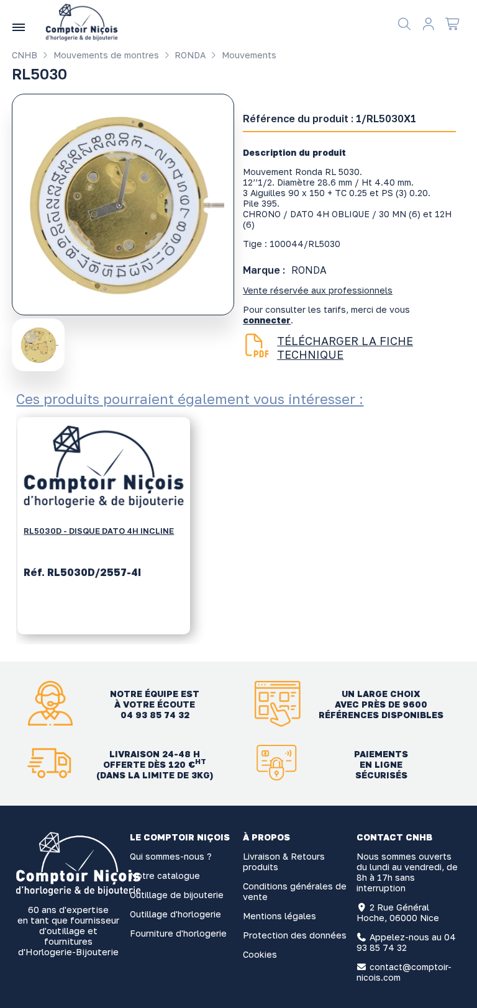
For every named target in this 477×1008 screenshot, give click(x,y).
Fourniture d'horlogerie (178, 933)
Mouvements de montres (105, 55)
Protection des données (295, 935)
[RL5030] (39, 344)
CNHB (24, 55)
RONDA (189, 55)
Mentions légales (279, 916)
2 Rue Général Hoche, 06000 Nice (398, 912)
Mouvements (247, 55)
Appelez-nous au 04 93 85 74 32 (407, 942)
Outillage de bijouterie (177, 894)
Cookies (260, 954)
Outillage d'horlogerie (175, 914)
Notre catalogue (165, 875)
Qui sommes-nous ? (171, 856)
